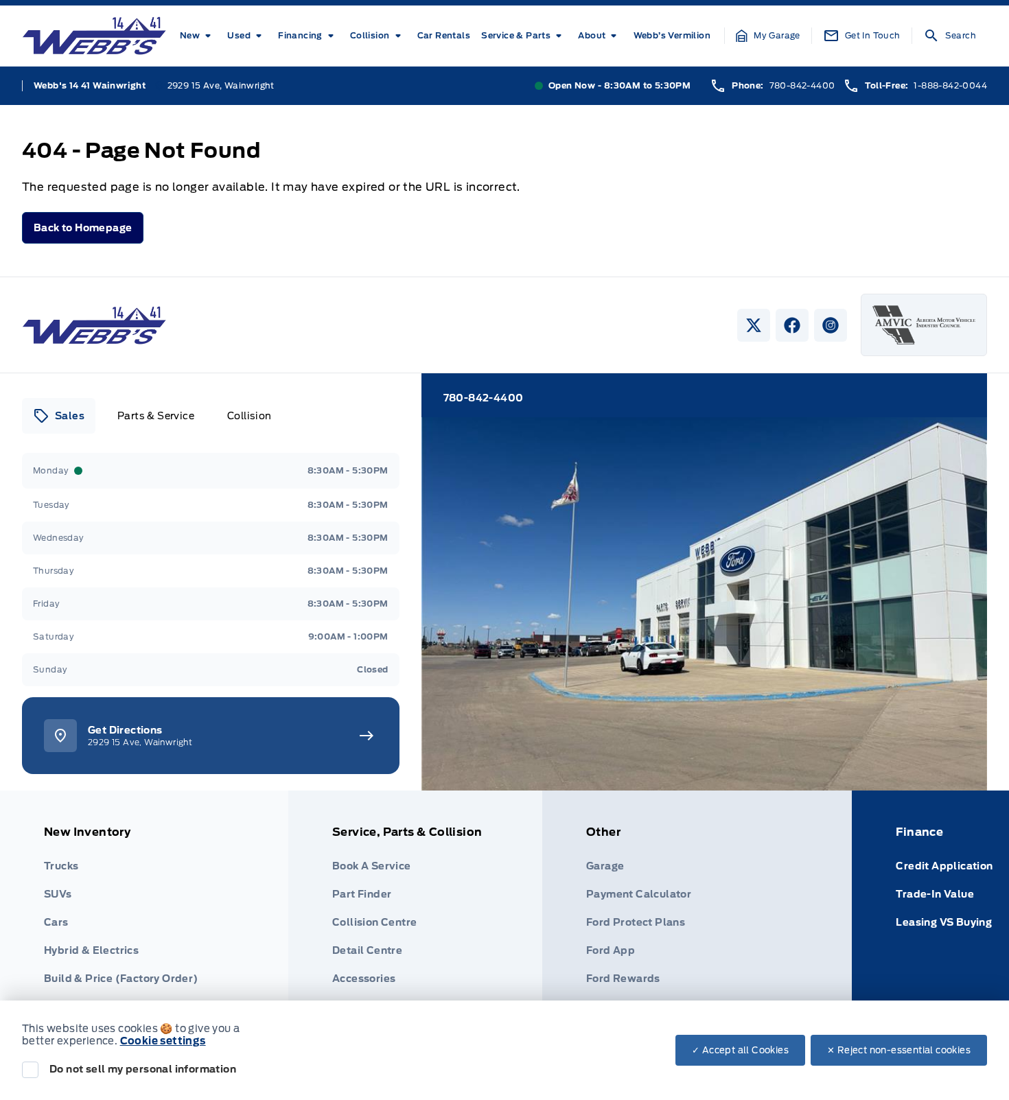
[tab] (58, 416)
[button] (768, 35)
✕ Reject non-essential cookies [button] (899, 1050)
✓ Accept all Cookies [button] (740, 1050)
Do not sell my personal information (142, 1069)
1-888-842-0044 (950, 85)
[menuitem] (198, 35)
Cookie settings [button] (163, 1041)
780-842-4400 (802, 85)
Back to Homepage (83, 227)
